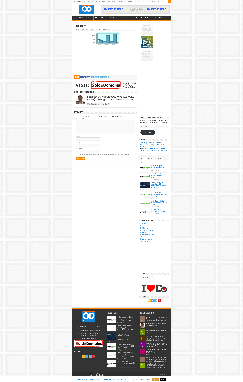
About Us (90, 1)
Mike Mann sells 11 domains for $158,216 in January (159, 202)
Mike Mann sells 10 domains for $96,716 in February (158, 194)
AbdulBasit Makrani (147, 230)
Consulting (97, 1)
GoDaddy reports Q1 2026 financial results (158, 210)
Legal (135, 17)
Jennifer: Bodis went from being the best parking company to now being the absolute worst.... (156, 318)
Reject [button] (162, 379)
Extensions (128, 17)
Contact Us (129, 1)
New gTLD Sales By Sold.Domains (153, 148)
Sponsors (114, 1)
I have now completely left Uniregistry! (154, 150)
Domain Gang (145, 226)
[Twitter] (154, 2)
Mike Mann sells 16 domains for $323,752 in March (159, 175)
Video (148, 17)
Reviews (162, 17)
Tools (141, 17)
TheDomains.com (146, 237)
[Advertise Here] (135, 9)
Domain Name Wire (147, 234)
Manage (104, 17)
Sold (122, 17)
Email (78, 142)
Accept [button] (155, 379)
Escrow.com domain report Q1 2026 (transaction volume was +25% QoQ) (159, 185)
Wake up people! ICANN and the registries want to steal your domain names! (152, 144)
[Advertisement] (105, 60)
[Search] (169, 1)
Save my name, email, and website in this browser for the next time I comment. (104, 154)
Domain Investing (146, 239)
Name (78, 136)
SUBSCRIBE (148, 132)
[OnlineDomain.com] (86, 9)
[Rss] (152, 2)
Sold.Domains (106, 1)
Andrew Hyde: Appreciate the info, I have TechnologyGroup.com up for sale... (156, 352)
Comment (80, 119)
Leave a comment (108, 29)
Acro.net (143, 224)
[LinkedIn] (156, 2)
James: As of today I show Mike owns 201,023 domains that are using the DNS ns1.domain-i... (156, 359)
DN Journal (144, 228)
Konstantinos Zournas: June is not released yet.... (156, 324)
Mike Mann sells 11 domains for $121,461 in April (159, 167)
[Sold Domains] (105, 85)
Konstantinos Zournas (83, 29)
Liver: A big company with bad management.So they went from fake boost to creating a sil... (156, 338)
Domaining (144, 232)
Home (75, 18)
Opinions (82, 17)
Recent (143, 158)
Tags (142, 162)
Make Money (113, 17)
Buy (97, 17)
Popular (150, 158)
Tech (155, 17)
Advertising (121, 1)
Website (79, 148)
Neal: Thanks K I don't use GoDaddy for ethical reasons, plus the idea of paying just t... (156, 365)
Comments (159, 158)
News (90, 17)
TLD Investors (145, 241)
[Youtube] (158, 2)
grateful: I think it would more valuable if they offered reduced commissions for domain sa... (156, 344)
